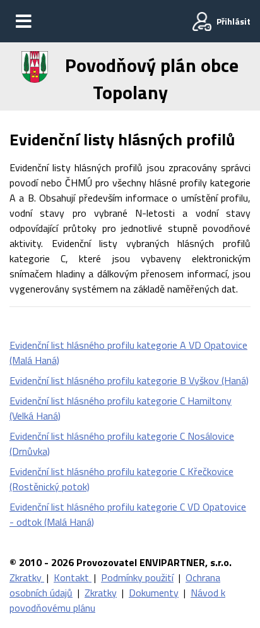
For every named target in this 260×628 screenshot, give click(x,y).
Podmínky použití (137, 577)
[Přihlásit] (201, 21)
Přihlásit (233, 21)
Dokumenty (154, 592)
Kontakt (73, 577)
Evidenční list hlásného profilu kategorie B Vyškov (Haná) (129, 380)
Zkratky (26, 577)
